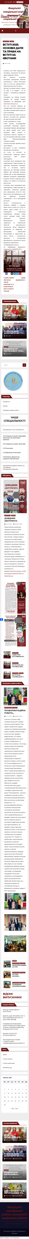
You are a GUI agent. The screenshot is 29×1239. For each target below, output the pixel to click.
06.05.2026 (9, 524)
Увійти (5, 1054)
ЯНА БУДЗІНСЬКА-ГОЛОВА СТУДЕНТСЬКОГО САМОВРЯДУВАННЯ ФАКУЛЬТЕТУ (14, 1041)
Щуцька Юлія (18, 524)
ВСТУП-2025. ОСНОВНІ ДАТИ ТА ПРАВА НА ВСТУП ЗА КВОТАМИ (18, 677)
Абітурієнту (6, 41)
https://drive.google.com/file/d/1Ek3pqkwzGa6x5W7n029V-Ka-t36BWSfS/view (15, 574)
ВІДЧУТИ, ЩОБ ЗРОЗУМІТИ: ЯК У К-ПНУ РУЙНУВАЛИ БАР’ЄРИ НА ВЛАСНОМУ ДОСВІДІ (14, 1017)
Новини (12, 41)
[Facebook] (1, 619)
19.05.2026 (9, 1195)
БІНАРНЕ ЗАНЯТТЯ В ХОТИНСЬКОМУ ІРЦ (14, 1192)
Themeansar (14, 1233)
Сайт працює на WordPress (10, 1231)
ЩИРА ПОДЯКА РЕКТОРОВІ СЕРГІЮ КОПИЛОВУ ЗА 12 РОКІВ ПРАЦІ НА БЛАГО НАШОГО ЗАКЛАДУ (9, 284)
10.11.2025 (9, 716)
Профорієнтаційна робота (11, 410)
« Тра (12, 1108)
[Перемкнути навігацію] (15, 30)
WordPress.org (7, 1067)
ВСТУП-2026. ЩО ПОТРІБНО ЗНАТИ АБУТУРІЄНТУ (18, 666)
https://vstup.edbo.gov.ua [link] (11, 103)
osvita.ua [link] (16, 245)
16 (4, 1097)
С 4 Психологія (8, 448)
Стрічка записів (7, 1059)
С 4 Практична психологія (12, 452)
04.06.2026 (9, 1140)
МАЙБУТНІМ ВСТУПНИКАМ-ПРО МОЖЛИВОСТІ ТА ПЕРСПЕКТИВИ (18, 657)
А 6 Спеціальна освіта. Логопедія (14, 444)
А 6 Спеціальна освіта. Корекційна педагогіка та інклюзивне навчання (14, 437)
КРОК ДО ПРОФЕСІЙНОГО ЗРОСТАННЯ (12, 315)
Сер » (16, 1108)
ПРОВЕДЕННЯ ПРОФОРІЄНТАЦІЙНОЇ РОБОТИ (19, 986)
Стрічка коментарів (9, 1063)
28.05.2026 (9, 1177)
